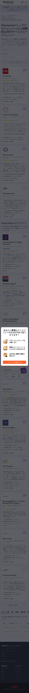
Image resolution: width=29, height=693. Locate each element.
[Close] (26, 329)
